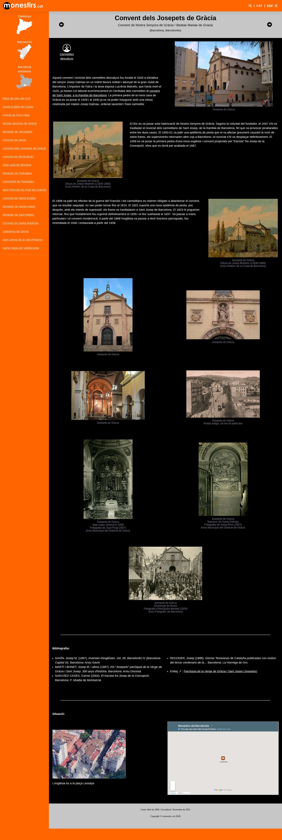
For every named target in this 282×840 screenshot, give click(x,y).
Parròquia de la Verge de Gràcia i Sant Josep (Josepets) (220, 671)
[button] (276, 5)
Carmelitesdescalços (67, 56)
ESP (270, 5)
